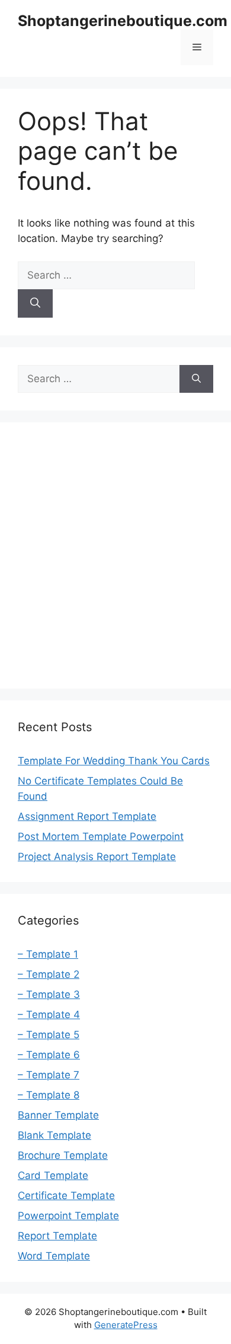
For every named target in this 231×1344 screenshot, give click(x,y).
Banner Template (58, 1115)
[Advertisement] (115, 555)
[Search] (35, 303)
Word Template (54, 1256)
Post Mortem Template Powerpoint (101, 836)
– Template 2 (48, 974)
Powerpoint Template (68, 1216)
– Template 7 (48, 1075)
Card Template (53, 1175)
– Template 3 (49, 994)
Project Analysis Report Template (97, 856)
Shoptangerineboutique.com (122, 21)
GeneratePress (126, 1324)
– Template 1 (48, 954)
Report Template (57, 1236)
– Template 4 (49, 1014)
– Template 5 (48, 1035)
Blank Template (54, 1135)
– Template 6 (49, 1055)
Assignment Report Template (87, 816)
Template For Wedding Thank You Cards (114, 761)
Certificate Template (66, 1195)
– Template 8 (48, 1095)
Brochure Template (63, 1155)
